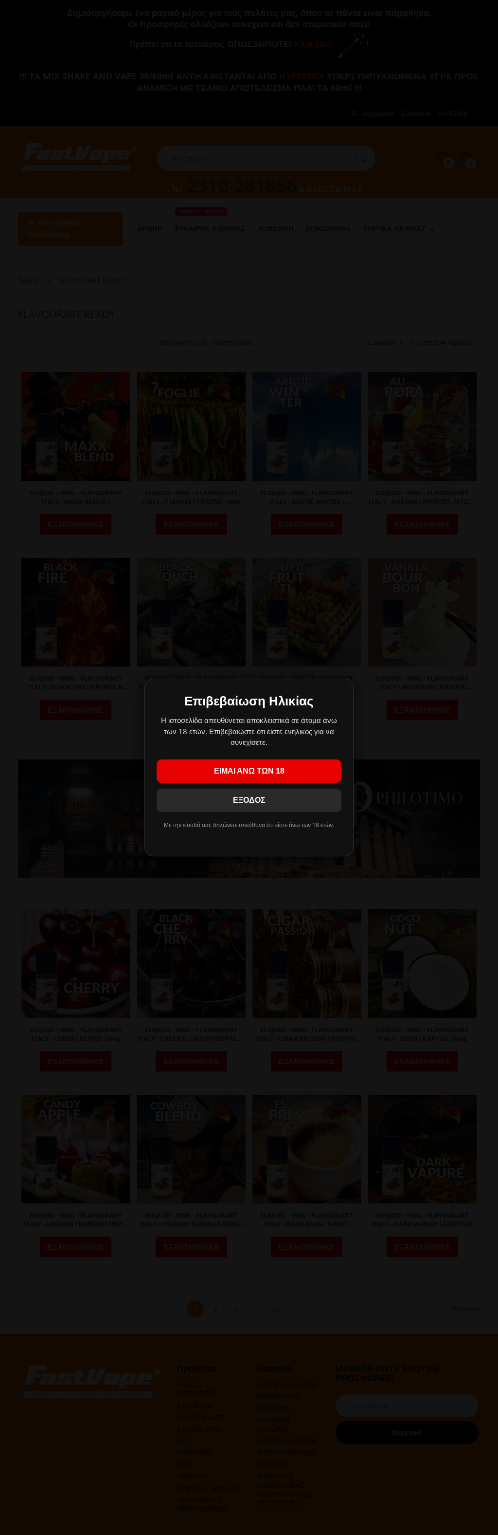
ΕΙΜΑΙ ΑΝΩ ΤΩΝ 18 (249, 771)
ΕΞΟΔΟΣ (249, 800)
